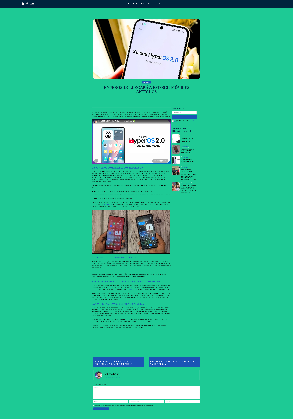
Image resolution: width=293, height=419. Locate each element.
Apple (183, 135)
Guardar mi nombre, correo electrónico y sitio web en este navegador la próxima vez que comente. (124, 405)
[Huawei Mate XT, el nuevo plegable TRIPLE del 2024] (176, 149)
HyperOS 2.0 (108, 204)
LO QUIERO (184, 116)
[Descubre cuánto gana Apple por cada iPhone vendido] (176, 138)
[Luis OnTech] (98, 375)
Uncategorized (186, 183)
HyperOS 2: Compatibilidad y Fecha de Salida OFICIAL (172, 362)
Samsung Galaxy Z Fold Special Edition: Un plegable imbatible (114, 362)
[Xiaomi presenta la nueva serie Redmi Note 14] (176, 160)
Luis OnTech (112, 373)
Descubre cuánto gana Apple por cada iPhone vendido (188, 140)
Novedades (146, 82)
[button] (164, 3)
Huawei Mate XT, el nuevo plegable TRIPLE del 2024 (187, 151)
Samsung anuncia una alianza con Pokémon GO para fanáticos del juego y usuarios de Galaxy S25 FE (188, 189)
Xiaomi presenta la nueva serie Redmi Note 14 (187, 161)
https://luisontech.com (112, 377)
